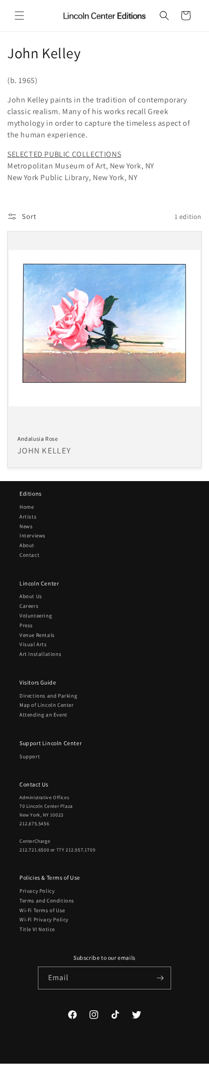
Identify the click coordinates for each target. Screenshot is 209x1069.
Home (26, 506)
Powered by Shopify (123, 1062)
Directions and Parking (48, 695)
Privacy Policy (36, 890)
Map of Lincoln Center (46, 705)
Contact (29, 554)
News (26, 526)
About (27, 545)
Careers (28, 605)
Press (26, 625)
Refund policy (174, 1063)
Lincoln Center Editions (67, 1062)
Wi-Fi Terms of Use (42, 910)
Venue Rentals (37, 635)
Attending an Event (43, 714)
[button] (19, 15)
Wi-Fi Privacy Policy (44, 919)
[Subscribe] (160, 978)
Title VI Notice (37, 929)
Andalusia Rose (37, 438)
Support (29, 756)
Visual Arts (33, 644)
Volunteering (35, 615)
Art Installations (40, 654)
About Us (30, 596)
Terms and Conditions (46, 900)
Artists (27, 516)
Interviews (32, 535)
